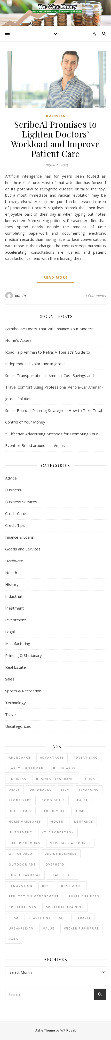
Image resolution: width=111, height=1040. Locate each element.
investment (20, 832)
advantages (52, 757)
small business (83, 896)
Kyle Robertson (58, 832)
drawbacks (41, 789)
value (48, 928)
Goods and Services (23, 548)
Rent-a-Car (72, 886)
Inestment (14, 608)
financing (89, 789)
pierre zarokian (25, 875)
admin (20, 295)
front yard (20, 800)
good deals (53, 800)
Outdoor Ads (22, 864)
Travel (11, 714)
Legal (10, 631)
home (80, 811)
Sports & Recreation (23, 690)
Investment (15, 619)
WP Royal (67, 1030)
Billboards (64, 768)
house (57, 821)
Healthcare (20, 811)
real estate (63, 875)
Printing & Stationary (23, 655)
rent (47, 886)
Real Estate (15, 667)
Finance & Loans (19, 537)
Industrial (13, 596)
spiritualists (22, 907)
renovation (21, 886)
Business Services (21, 501)
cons (90, 779)
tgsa (14, 918)
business (18, 779)
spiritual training (65, 907)
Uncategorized (18, 726)
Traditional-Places (48, 918)
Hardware (14, 560)
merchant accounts (70, 843)
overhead (55, 864)
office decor (22, 853)
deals (14, 789)
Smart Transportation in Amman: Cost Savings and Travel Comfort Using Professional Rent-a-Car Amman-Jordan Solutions (54, 387)
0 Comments (95, 295)
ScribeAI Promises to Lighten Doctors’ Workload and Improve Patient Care (55, 138)
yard (13, 939)
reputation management (34, 896)
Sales (9, 679)
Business (55, 116)
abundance (19, 757)
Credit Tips (15, 525)
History (12, 584)
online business (60, 853)
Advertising (86, 757)
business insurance (56, 779)
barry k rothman (26, 768)
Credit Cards (16, 513)
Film (65, 789)
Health (11, 572)
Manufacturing (17, 643)
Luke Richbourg (24, 843)
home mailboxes (25, 821)
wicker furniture (81, 928)
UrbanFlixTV (21, 928)
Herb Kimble (53, 811)
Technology (15, 702)
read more (56, 277)
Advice (11, 478)
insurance (83, 821)
